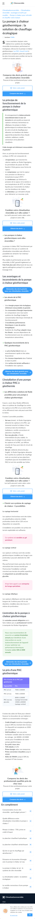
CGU (4, 902)
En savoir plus (13, 915)
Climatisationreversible (11, 10)
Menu (3, 4)
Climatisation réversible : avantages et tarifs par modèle (16, 13)
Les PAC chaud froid (20, 51)
